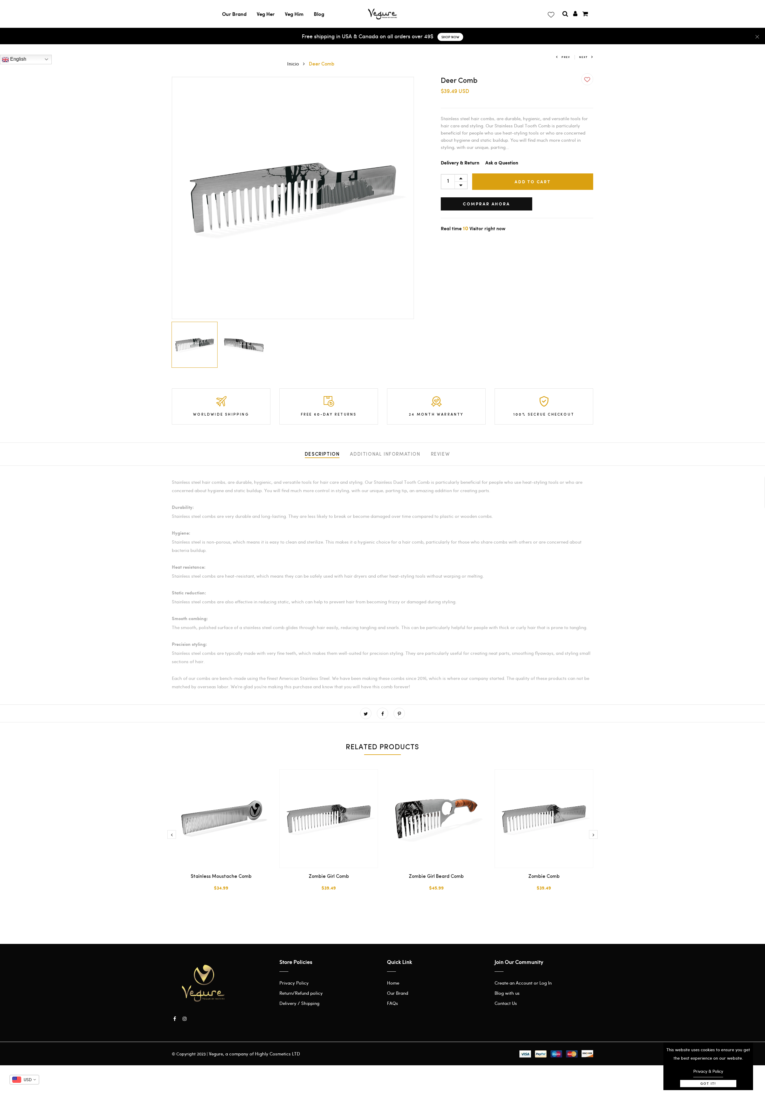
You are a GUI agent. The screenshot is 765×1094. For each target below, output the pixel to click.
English (17, 59)
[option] (293, 198)
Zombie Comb (544, 876)
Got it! (708, 1083)
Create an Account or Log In (523, 983)
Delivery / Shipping (299, 1003)
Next (583, 57)
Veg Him (294, 13)
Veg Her (266, 13)
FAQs (392, 1003)
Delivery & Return (460, 163)
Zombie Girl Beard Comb (436, 876)
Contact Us (506, 1003)
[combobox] (24, 1079)
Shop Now (450, 36)
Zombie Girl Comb (329, 876)
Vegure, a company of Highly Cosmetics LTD (254, 1054)
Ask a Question (501, 163)
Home (393, 983)
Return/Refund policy (301, 993)
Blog (319, 13)
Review (440, 454)
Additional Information (385, 454)
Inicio (293, 63)
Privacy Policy (294, 983)
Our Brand (234, 13)
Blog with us (507, 993)
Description (322, 454)
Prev (565, 57)
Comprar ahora (486, 204)
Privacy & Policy (708, 1071)
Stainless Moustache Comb (221, 876)
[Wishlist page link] (551, 13)
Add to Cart (533, 181)
